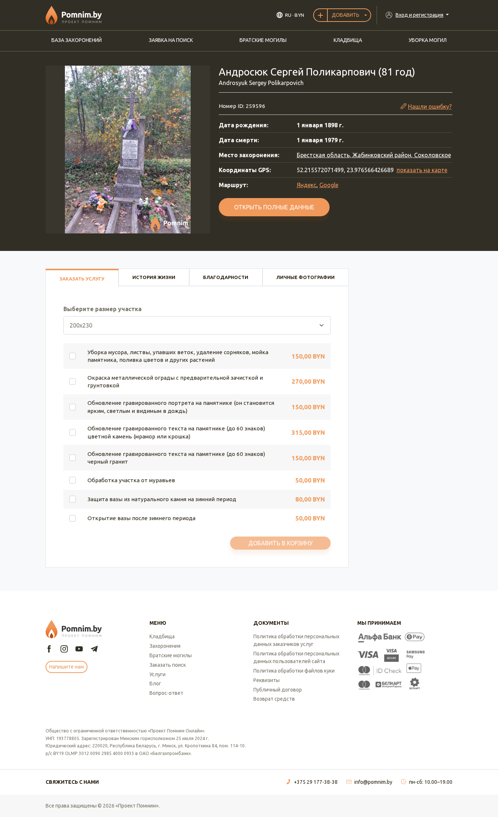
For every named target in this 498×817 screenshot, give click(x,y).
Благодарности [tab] (225, 277)
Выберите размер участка (102, 309)
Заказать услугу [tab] (81, 278)
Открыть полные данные (274, 207)
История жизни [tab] (153, 277)
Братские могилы (263, 40)
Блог (155, 683)
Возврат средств (274, 699)
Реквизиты (266, 680)
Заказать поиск (167, 665)
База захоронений (76, 40)
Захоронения (164, 646)
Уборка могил (428, 40)
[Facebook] (49, 649)
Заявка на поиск (171, 40)
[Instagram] (64, 649)
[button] (128, 149)
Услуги (157, 674)
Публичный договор (277, 690)
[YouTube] (79, 649)
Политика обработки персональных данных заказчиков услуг (296, 640)
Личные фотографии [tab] (305, 277)
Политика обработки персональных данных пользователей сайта (296, 657)
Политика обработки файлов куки (294, 671)
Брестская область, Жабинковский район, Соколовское (374, 155)
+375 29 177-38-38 (316, 782)
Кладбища (348, 40)
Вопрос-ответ (166, 693)
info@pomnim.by (373, 782)
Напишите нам (66, 667)
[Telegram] (94, 649)
